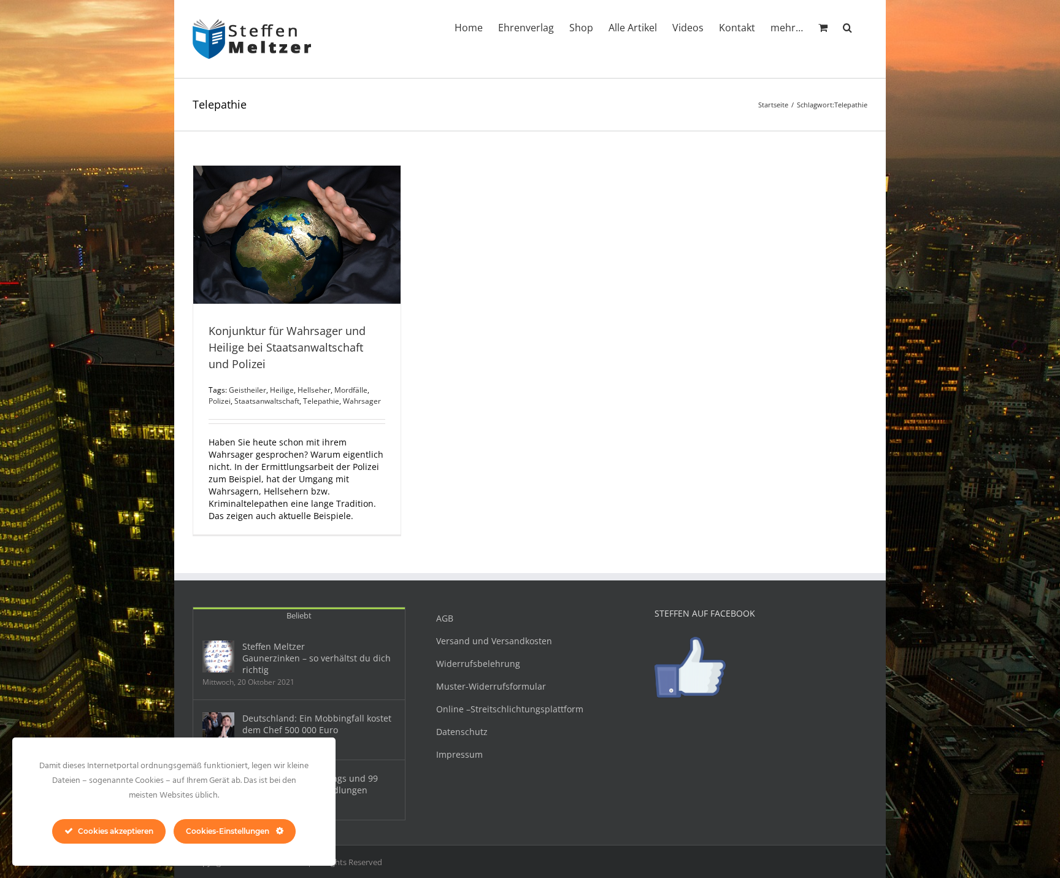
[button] (847, 26)
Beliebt (299, 615)
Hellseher (314, 390)
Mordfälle (350, 390)
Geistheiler (247, 390)
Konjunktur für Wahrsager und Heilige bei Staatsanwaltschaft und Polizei (287, 347)
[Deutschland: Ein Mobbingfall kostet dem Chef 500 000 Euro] (218, 728)
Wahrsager (362, 401)
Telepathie (321, 401)
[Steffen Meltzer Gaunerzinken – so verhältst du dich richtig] (218, 656)
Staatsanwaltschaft (266, 401)
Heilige (282, 390)
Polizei (220, 401)
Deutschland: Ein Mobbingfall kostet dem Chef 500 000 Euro (316, 724)
